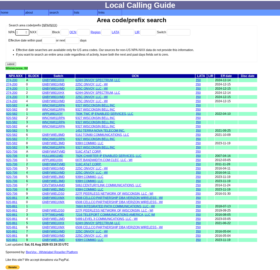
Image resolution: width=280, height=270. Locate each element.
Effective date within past (25, 40)
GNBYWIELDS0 (53, 193)
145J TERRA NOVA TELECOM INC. (100, 130)
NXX (33, 32)
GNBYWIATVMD (53, 151)
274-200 (11, 80)
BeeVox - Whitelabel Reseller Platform (52, 252)
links (101, 12)
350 (198, 80)
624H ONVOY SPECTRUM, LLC (97, 80)
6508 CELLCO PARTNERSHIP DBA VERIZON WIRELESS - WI (119, 197)
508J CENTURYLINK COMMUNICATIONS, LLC (108, 185)
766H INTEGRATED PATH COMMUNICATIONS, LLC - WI (115, 206)
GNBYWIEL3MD (53, 143)
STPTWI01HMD (53, 214)
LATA (115, 32)
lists (76, 12)
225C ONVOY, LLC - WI (91, 84)
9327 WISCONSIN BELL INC (95, 105)
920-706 (11, 151)
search (54, 12)
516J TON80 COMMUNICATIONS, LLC (102, 134)
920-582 (11, 105)
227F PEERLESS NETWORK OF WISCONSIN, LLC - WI (114, 193)
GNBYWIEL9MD (53, 134)
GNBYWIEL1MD (53, 219)
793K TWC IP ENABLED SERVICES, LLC (104, 113)
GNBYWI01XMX (53, 197)
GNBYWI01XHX (53, 80)
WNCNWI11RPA (53, 105)
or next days (71, 40)
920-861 (11, 197)
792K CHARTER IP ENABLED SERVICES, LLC (108, 155)
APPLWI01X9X (52, 160)
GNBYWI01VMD (53, 84)
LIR (137, 32)
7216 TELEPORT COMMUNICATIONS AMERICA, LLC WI (115, 214)
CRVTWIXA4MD (53, 185)
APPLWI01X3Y (52, 113)
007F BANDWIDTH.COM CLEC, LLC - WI (103, 160)
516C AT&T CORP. (88, 151)
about (29, 12)
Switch (162, 32)
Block (56, 32)
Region (96, 32)
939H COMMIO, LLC (89, 143)
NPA (11, 32)
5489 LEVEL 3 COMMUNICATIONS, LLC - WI (106, 219)
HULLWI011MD (52, 155)
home (4, 12)
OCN (73, 32)
